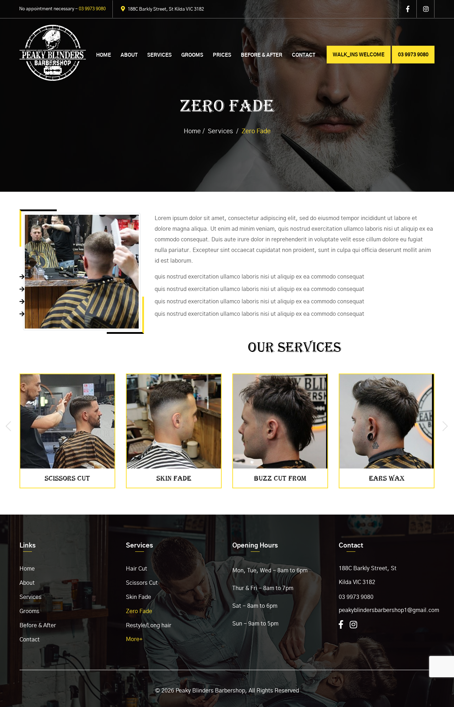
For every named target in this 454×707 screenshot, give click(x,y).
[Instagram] (353, 625)
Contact (303, 55)
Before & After (261, 55)
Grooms (192, 55)
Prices (222, 55)
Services (159, 55)
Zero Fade (139, 611)
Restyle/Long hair (148, 625)
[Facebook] (341, 625)
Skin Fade (138, 597)
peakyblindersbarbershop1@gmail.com (389, 610)
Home (103, 55)
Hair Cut (136, 569)
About (129, 55)
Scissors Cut (142, 583)
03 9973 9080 (356, 597)
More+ (134, 639)
